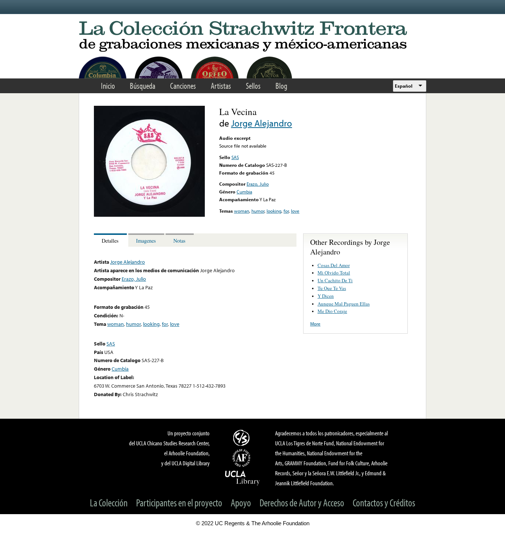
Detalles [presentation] (110, 240)
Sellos (253, 85)
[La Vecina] (149, 215)
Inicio (108, 85)
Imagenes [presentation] (146, 240)
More (315, 324)
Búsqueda (142, 85)
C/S (242, 437)
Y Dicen (326, 296)
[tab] (111, 240)
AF (242, 458)
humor (257, 211)
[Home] (252, 37)
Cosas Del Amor (334, 265)
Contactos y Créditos (384, 502)
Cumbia (244, 192)
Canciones (183, 85)
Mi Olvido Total (334, 272)
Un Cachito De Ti (335, 280)
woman (241, 211)
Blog (281, 85)
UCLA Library (242, 477)
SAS (235, 157)
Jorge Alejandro (261, 123)
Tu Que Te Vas (332, 288)
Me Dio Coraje (332, 311)
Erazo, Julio (258, 184)
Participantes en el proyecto (179, 502)
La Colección (109, 502)
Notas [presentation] (179, 240)
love (295, 211)
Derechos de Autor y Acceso (302, 502)
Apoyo (241, 502)
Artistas (221, 85)
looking (274, 211)
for (286, 211)
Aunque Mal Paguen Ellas (344, 303)
